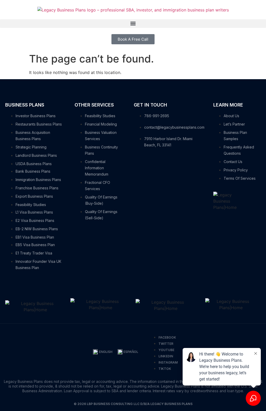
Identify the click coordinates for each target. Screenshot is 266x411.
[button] (133, 23)
